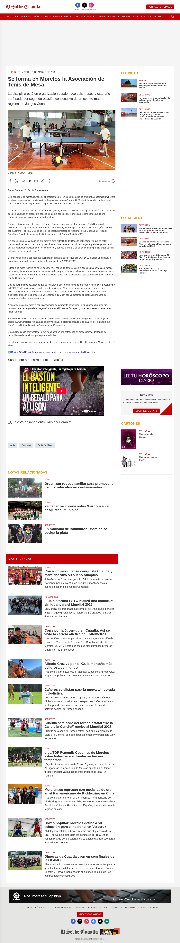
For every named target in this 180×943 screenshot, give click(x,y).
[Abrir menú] (8, 17)
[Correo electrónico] (36, 181)
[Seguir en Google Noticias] (113, 181)
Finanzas (57, 16)
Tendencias (113, 16)
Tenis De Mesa (45, 445)
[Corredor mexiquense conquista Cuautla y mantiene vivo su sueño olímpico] (25, 579)
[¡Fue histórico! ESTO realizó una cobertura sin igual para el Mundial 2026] (25, 609)
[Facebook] (77, 5)
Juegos (157, 16)
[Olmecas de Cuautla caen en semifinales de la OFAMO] (25, 866)
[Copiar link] (42, 181)
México (37, 16)
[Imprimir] (49, 181)
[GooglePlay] (106, 921)
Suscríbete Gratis (147, 411)
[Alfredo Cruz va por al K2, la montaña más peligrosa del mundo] (25, 669)
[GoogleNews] (93, 921)
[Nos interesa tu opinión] (90, 896)
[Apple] (100, 921)
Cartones (80, 16)
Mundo (47, 16)
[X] (84, 5)
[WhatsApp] (23, 181)
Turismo (125, 16)
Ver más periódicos (160, 7)
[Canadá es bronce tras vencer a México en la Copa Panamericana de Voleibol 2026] (129, 242)
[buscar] (172, 16)
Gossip (90, 16)
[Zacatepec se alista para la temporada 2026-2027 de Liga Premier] (129, 269)
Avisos (147, 16)
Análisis (68, 16)
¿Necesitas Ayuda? (90, 914)
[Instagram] (91, 5)
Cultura (101, 16)
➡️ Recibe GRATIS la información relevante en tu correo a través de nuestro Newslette (51, 352)
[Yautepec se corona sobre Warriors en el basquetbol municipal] (25, 510)
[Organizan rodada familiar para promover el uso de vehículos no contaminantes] (25, 488)
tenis (12, 445)
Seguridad (26, 16)
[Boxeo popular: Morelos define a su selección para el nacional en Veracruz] (25, 833)
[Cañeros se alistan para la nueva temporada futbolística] (25, 699)
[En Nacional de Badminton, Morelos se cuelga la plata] (25, 533)
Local (16, 16)
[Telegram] (30, 181)
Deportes (137, 16)
